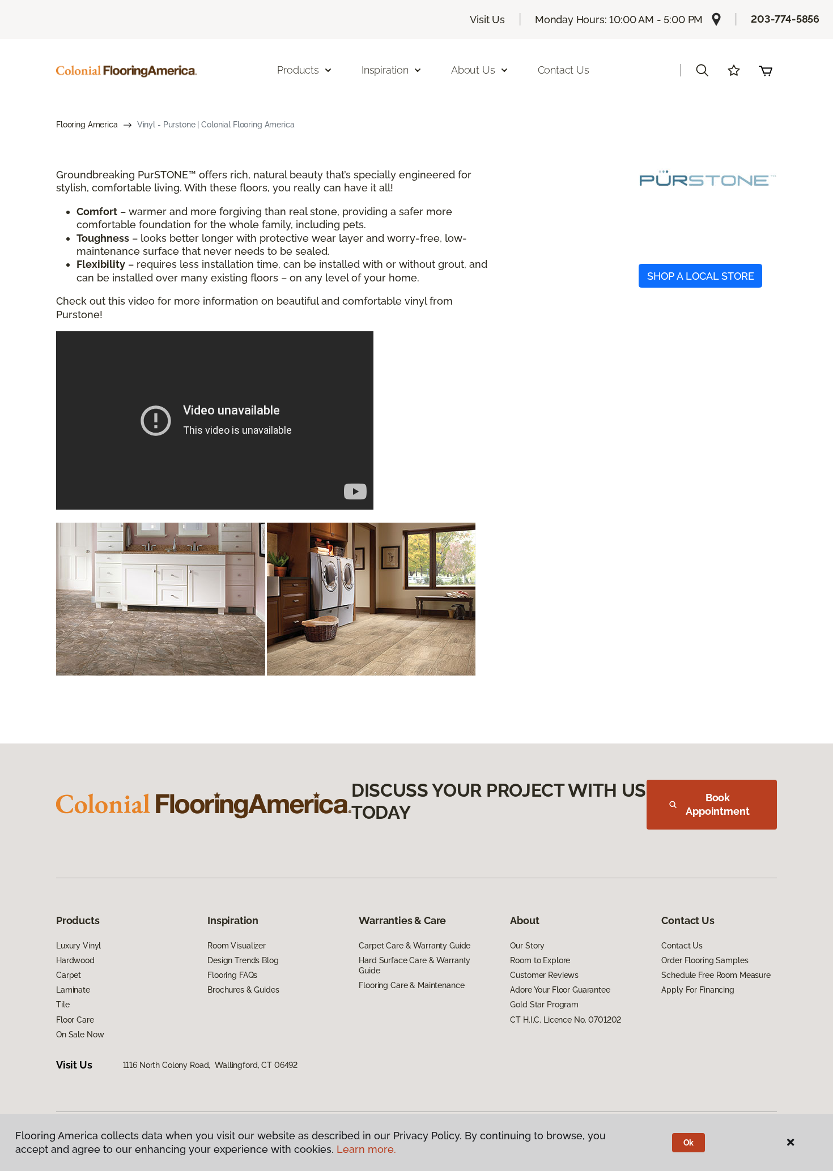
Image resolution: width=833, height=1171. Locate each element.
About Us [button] (473, 70)
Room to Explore (540, 960)
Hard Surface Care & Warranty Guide (414, 965)
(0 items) (765, 70)
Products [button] (298, 70)
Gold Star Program (544, 1004)
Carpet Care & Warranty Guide (414, 945)
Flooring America (87, 124)
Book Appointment (717, 804)
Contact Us (563, 70)
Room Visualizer (236, 945)
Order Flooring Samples (704, 960)
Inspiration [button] (385, 70)
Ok (688, 1142)
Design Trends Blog (242, 960)
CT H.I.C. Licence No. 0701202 (565, 1019)
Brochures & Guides (243, 989)
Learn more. (366, 1149)
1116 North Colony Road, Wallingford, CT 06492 (210, 1065)
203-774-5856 (785, 19)
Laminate (73, 989)
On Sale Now (80, 1034)
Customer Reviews (544, 975)
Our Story (527, 945)
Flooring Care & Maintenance (411, 985)
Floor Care (75, 1019)
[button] (702, 70)
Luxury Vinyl (78, 945)
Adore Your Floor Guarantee (560, 989)
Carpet (68, 975)
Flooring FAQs (232, 975)
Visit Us (487, 19)
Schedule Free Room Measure (715, 975)
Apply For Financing (697, 989)
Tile (62, 1004)
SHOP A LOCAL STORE (700, 276)
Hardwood (75, 960)
